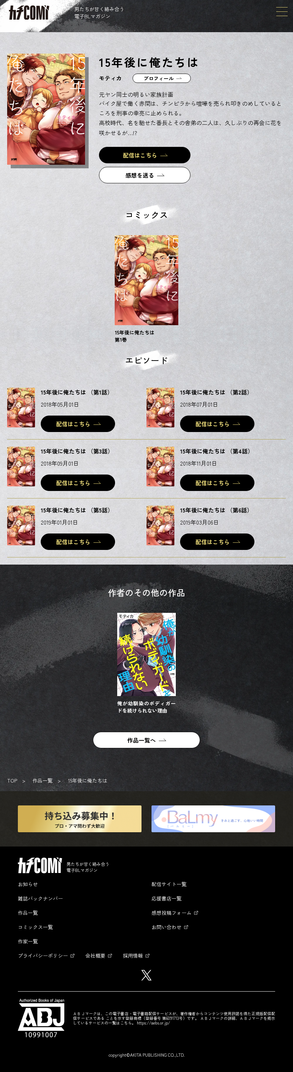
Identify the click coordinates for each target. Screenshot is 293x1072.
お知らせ (28, 884)
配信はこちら (140, 155)
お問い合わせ (167, 926)
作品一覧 (43, 780)
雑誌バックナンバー (40, 898)
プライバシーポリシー (43, 955)
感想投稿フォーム (172, 912)
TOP (12, 780)
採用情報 (133, 955)
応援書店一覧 (167, 898)
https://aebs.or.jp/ (153, 1023)
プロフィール (159, 78)
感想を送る (139, 175)
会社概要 (95, 955)
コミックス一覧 (35, 926)
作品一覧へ (141, 740)
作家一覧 (28, 941)
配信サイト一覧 (169, 884)
